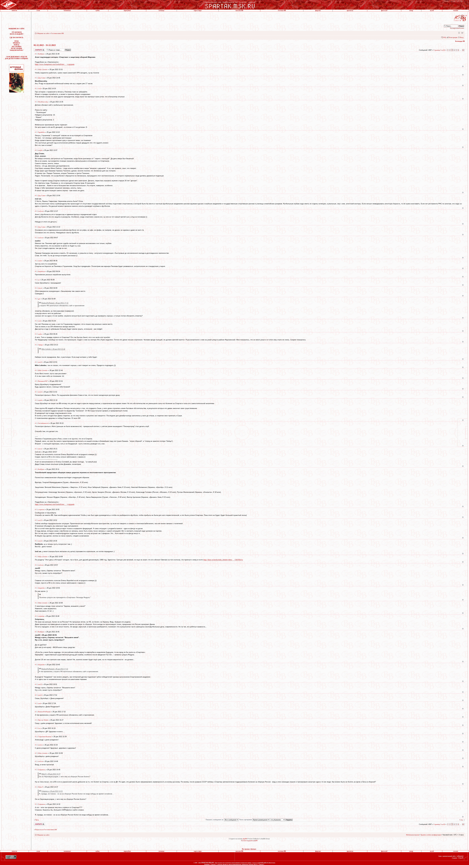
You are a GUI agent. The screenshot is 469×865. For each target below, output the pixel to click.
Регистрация (453, 37)
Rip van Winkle (43, 720)
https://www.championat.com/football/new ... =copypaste (54, 64)
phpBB (245, 839)
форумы (318, 10)
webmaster (460, 856)
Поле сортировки (245, 820)
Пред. (37, 820)
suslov (40, 261)
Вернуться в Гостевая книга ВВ (46, 829)
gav (39, 299)
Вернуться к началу (463, 66)
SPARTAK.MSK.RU (207, 863)
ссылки (455, 10)
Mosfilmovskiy (43, 102)
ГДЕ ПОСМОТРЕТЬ (16, 37)
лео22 (40, 362)
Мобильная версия (459, 32)
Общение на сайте (43, 33)
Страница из (439, 50)
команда (161, 10)
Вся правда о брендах (249, 849)
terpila (40, 150)
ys (39, 280)
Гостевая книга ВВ (57, 33)
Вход (462, 37)
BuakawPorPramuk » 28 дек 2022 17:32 (54, 669)
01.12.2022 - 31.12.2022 (45, 45)
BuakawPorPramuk (44, 712)
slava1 (40, 288)
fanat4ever (41, 271)
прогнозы (350, 10)
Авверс (40, 345)
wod (39, 88)
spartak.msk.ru (263, 863)
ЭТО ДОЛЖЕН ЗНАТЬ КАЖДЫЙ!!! (16, 33)
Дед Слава (41, 78)
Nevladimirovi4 (43, 423)
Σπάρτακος (41, 770)
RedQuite (41, 54)
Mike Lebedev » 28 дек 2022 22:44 (53, 349)
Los (39, 728)
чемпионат (67, 10)
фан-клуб (384, 10)
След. (461, 820)
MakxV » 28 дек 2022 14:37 (50, 774)
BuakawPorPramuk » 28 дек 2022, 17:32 (54, 303)
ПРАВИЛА (16, 43)
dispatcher (41, 588)
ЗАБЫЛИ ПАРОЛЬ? (16, 50)
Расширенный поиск (457, 28)
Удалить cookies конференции (431, 835)
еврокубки (127, 10)
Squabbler (41, 132)
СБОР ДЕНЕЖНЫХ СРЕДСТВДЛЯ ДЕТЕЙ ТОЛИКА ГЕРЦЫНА (16, 57)
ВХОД (16, 41)
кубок (98, 10)
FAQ (444, 37)
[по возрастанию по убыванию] (281, 820)
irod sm (40, 211)
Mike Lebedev (43, 69)
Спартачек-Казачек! (45, 736)
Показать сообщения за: (215, 820)
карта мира (198, 10)
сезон (38, 10)
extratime (41, 616)
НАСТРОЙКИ (16, 46)
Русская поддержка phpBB (249, 840)
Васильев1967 (43, 381)
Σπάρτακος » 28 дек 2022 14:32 (52, 791)
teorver (40, 745)
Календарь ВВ (460, 41)
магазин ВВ (239, 10)
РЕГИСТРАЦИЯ (16, 48)
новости (14, 10)
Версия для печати (462, 32)
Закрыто (36, 49)
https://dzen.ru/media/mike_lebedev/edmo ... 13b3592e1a (223, 560)
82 (463, 50)
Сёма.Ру (461, 858)
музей (432, 10)
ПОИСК (16, 45)
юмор (411, 10)
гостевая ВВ (282, 10)
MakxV (40, 787)
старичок (41, 509)
